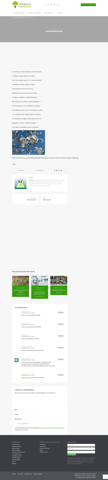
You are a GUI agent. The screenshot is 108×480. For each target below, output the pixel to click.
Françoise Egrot (26, 311)
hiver (14, 164)
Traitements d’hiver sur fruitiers (20, 291)
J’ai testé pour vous (17, 454)
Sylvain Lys (83, 475)
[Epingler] (61, 170)
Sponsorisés (40, 289)
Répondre (60, 312)
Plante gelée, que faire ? (58, 290)
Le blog (14, 474)
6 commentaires (39, 170)
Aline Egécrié (25, 358)
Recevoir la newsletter (88, 4)
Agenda (14, 463)
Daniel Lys (22, 170)
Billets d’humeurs (16, 450)
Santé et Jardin (15, 448)
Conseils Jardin (19, 12)
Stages (41, 450)
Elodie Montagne (26, 323)
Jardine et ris (25, 335)
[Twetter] (57, 170)
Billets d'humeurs (23, 17)
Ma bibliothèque (16, 457)
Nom (16, 409)
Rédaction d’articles (44, 448)
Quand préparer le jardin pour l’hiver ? (39, 293)
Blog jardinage (15, 17)
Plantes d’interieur (34, 12)
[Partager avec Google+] (59, 170)
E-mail (16, 414)
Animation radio (44, 452)
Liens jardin (20, 474)
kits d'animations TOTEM (89, 477)
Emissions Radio (16, 459)
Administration (28, 474)
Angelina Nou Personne (28, 374)
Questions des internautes (18, 452)
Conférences (43, 446)
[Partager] (54, 170)
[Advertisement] (39, 59)
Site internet (18, 419)
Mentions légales (38, 474)
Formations (42, 444)
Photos (14, 461)
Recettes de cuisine (17, 456)
